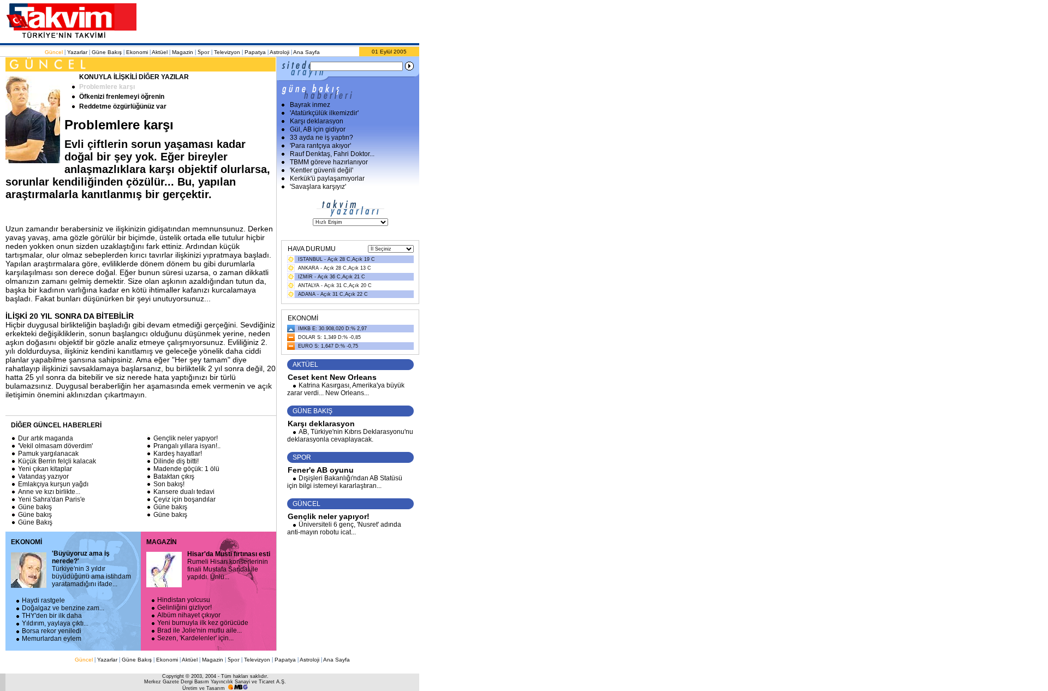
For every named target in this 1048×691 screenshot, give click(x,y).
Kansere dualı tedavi (184, 492)
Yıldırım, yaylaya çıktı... (55, 623)
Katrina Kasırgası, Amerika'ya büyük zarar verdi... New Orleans (345, 389)
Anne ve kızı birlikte (49, 492)
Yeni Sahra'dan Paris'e (51, 499)
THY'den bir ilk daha (52, 615)
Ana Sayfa (306, 52)
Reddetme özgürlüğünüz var (122, 106)
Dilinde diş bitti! (176, 461)
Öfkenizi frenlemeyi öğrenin (121, 96)
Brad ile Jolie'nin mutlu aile (199, 630)
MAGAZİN (161, 542)
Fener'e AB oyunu (321, 470)
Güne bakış (35, 507)
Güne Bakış (107, 52)
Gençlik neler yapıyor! (185, 438)
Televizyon (227, 52)
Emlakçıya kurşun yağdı (53, 484)
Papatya (255, 52)
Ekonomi (137, 52)
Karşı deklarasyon (321, 423)
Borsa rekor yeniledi (51, 631)
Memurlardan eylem (51, 638)
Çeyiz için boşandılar (184, 499)
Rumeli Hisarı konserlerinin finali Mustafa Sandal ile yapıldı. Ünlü (228, 565)
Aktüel (160, 52)
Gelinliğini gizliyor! (184, 607)
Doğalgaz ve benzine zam (63, 608)
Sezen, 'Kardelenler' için (195, 638)
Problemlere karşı (107, 87)
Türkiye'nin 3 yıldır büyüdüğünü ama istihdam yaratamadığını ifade (91, 569)
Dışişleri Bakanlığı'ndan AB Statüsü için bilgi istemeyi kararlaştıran (344, 482)
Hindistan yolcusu (183, 600)
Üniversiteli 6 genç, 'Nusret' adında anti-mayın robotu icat (344, 528)
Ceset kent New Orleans (332, 377)
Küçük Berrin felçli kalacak (57, 461)
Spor (204, 52)
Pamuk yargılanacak (48, 453)
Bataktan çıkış (173, 476)
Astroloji (279, 52)
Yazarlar (77, 52)
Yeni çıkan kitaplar (45, 469)
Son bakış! (168, 484)
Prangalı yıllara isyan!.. (187, 446)
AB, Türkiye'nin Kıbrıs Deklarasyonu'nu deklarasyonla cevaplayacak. (350, 435)
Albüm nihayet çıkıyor (189, 615)
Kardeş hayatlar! (177, 453)
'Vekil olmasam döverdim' (55, 446)
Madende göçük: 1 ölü (186, 469)
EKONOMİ (26, 542)
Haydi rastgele (43, 600)
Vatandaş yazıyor (43, 476)
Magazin (182, 52)
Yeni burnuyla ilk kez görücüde (202, 623)
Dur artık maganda (45, 438)
